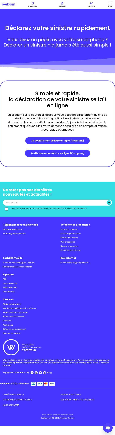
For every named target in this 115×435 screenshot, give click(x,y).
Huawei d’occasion (69, 246)
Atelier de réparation (12, 304)
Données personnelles (13, 394)
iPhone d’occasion (69, 229)
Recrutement (9, 291)
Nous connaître (10, 287)
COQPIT (55, 418)
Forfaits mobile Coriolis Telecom (17, 267)
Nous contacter (10, 283)
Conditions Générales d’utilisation (77, 399)
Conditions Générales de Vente (17, 399)
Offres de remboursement (14, 329)
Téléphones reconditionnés (20, 224)
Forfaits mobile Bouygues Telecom (19, 262)
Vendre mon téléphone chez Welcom (20, 308)
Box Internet (68, 258)
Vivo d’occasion (67, 242)
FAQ (4, 279)
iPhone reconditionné (12, 229)
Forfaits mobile (12, 258)
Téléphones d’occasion (75, 224)
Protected (7, 320)
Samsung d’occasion (70, 233)
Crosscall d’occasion (70, 250)
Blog (49, 372)
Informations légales (70, 394)
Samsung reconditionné (14, 233)
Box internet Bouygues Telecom (74, 262)
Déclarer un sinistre (11, 333)
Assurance (8, 325)
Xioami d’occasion (69, 237)
